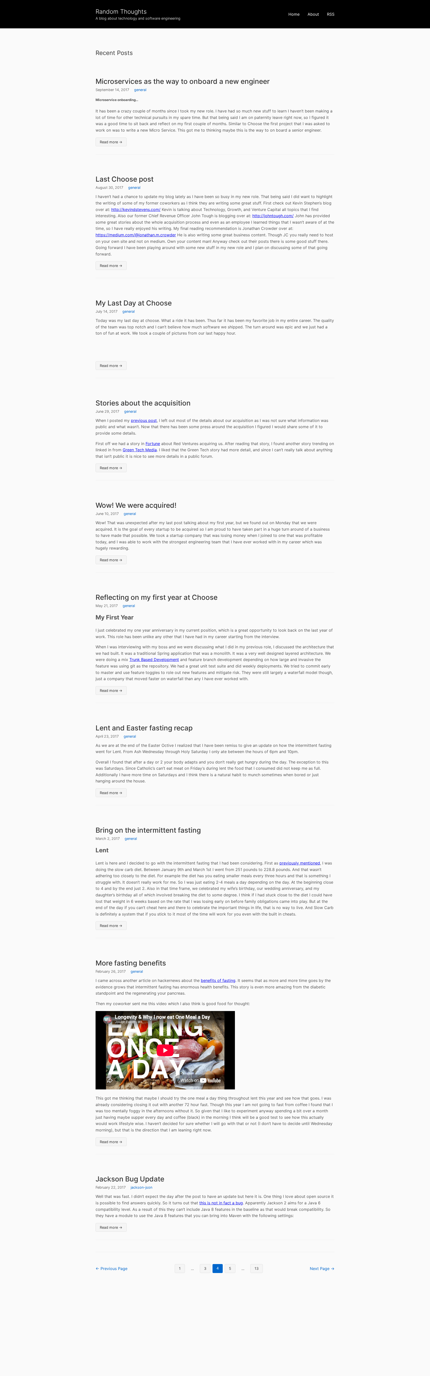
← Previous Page (111, 1268)
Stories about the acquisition (143, 403)
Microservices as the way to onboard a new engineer (183, 81)
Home (294, 14)
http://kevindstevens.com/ (136, 209)
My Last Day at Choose (134, 303)
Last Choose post (125, 179)
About (313, 14)
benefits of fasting (218, 980)
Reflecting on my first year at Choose (156, 597)
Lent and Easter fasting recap (144, 728)
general (140, 90)
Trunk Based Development (154, 659)
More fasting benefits (131, 963)
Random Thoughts (121, 11)
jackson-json (141, 1187)
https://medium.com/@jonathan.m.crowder (136, 234)
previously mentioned (299, 863)
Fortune (153, 443)
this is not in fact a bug (221, 1202)
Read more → (111, 142)
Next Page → (322, 1268)
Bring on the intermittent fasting (148, 830)
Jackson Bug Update (130, 1179)
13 (257, 1268)
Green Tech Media (140, 449)
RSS (330, 14)
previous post (144, 420)
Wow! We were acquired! (136, 505)
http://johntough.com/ (273, 215)
